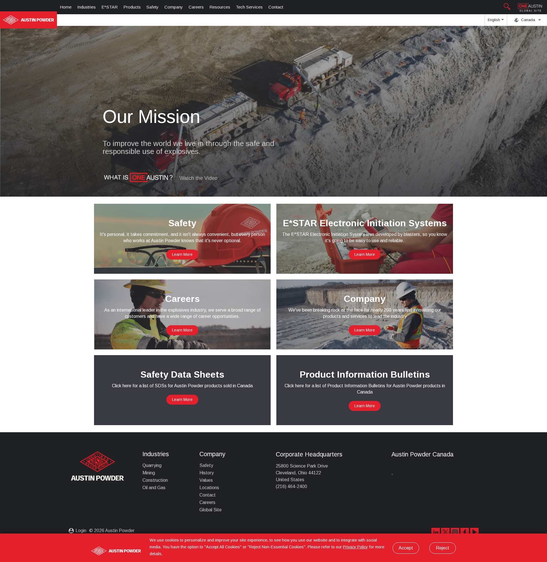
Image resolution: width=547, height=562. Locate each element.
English (494, 20)
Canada (527, 20)
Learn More (182, 254)
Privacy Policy (355, 547)
